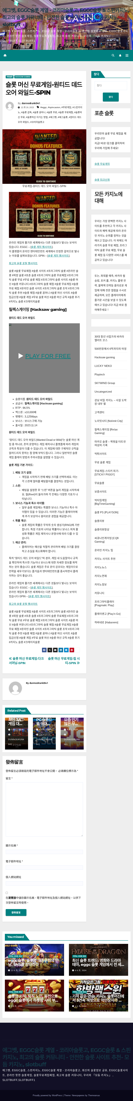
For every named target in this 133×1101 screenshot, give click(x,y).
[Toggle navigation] (127, 55)
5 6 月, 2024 (16, 1006)
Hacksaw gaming (22, 77)
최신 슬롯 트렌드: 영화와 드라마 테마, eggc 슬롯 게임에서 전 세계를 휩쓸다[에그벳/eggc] (98, 964)
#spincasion (54, 107)
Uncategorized (103, 391)
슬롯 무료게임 (102, 164)
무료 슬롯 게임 (103, 462)
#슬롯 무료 (52, 112)
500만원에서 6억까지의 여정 (111, 348)
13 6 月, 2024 (17, 970)
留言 (9, 778)
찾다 (96, 74)
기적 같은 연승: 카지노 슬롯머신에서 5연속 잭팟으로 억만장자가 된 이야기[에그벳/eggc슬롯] (98, 1000)
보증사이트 (101, 491)
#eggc (43, 107)
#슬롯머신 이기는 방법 (37, 117)
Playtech (100, 374)
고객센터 (99, 412)
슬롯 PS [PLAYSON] (106, 512)
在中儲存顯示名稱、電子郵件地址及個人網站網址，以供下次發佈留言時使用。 (43, 900)
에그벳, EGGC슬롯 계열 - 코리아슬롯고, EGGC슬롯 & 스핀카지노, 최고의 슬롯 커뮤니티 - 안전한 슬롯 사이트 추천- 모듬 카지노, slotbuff (65, 17)
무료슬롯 (9, 77)
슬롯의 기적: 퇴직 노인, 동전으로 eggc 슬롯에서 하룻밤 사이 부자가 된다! (33, 1000)
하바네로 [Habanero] (106, 622)
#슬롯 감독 (26, 112)
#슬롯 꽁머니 (39, 112)
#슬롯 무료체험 (65, 112)
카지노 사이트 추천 (105, 558)
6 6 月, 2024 (80, 970)
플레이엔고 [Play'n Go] (107, 613)
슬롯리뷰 (99, 521)
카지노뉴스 (101, 567)
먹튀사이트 (101, 453)
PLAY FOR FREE (48, 356)
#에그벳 (53, 117)
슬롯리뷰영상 (102, 529)
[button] (113, 55)
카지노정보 (101, 584)
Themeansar (94, 1095)
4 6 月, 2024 (80, 1006)
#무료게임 (66, 107)
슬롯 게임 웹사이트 (41, 247)
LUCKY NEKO (103, 366)
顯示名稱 (12, 845)
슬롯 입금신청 (102, 179)
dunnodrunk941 (31, 103)
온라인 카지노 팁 (104, 550)
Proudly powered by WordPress (48, 1095)
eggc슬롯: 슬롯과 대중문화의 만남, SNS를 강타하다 (33, 962)
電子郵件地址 (14, 861)
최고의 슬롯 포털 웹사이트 (23, 263)
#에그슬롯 (63, 117)
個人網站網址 (13, 877)
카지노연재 (101, 576)
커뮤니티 (99, 593)
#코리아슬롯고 (37, 122)
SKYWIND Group (105, 383)
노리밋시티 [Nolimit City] (109, 421)
